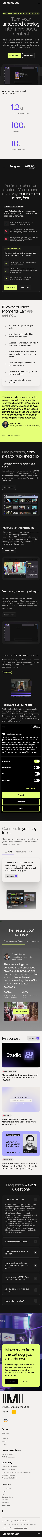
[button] (38, 3)
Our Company (6, 1488)
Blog (3, 1494)
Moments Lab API (7, 1454)
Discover (5, 1439)
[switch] (37, 767)
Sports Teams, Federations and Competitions (16, 1472)
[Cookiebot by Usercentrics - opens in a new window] (31, 727)
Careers (4, 1491)
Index (4, 1436)
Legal (4, 1521)
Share (4, 1441)
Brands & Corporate (8, 1475)
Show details (30, 788)
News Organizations (8, 1469)
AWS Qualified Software (21, 1521)
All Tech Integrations (8, 1457)
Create (4, 1444)
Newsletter (5, 1502)
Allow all (21, 795)
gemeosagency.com (20, 1528)
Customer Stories (7, 1497)
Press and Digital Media (9, 1478)
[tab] (13, 941)
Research (5, 1500)
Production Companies (9, 1467)
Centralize (5, 1433)
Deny (21, 808)
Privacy (9, 1521)
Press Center (6, 1505)
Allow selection (21, 802)
